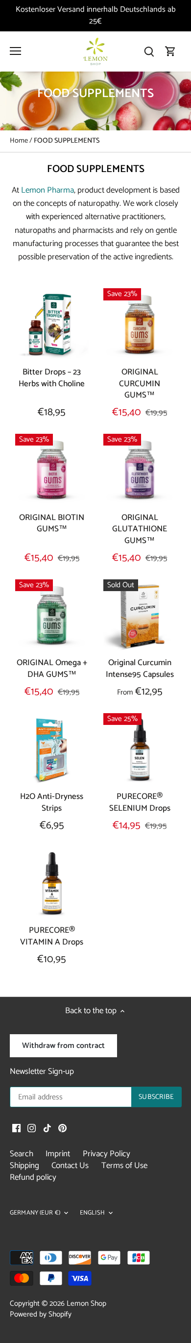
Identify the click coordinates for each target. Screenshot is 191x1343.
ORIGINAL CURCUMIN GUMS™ (139, 383)
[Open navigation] (15, 51)
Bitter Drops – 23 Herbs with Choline (52, 378)
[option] (95, 101)
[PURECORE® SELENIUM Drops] (140, 750)
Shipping (24, 1165)
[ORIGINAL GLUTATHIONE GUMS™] (140, 470)
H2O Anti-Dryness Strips (51, 803)
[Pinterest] (62, 1128)
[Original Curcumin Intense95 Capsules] (140, 616)
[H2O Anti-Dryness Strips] (52, 750)
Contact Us (70, 1165)
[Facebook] (16, 1128)
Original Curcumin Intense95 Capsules (140, 669)
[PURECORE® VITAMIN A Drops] (52, 883)
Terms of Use (124, 1165)
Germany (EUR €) (35, 1213)
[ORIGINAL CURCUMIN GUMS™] (140, 325)
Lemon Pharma (47, 190)
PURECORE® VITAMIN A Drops (51, 936)
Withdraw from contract (63, 1045)
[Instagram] (31, 1128)
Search (21, 1154)
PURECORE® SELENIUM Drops (139, 803)
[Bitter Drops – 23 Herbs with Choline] (52, 325)
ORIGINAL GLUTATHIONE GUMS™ (139, 529)
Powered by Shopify (41, 1314)
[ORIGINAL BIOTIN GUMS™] (52, 470)
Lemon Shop (86, 1303)
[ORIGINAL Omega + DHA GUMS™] (52, 616)
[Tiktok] (47, 1128)
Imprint (58, 1154)
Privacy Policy (106, 1154)
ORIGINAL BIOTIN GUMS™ (51, 523)
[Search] (149, 51)
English (92, 1213)
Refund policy (33, 1177)
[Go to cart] (170, 51)
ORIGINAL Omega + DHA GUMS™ (52, 669)
